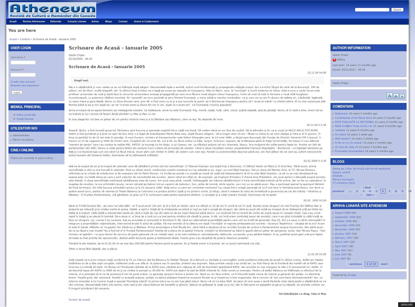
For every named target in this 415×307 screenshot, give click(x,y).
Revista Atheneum (32, 22)
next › (385, 264)
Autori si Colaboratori (146, 21)
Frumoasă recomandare (349, 151)
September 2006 (345, 217)
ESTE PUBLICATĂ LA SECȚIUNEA (354, 122)
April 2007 (341, 246)
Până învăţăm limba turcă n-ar (353, 126)
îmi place (340, 134)
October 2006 (343, 221)
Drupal (352, 275)
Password (17, 69)
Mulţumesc (341, 113)
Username (18, 57)
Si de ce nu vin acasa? (348, 142)
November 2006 (345, 225)
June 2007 (341, 254)
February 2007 (344, 238)
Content (25, 39)
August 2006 (342, 212)
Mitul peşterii (343, 138)
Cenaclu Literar (74, 22)
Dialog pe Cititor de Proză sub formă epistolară (361, 168)
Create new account (23, 81)
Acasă (13, 21)
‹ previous (355, 264)
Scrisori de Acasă (79, 299)
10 (410, 191)
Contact (123, 21)
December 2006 (344, 229)
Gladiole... (339, 175)
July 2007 (340, 258)
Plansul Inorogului (343, 179)
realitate (340, 130)
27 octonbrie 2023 (344, 183)
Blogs (108, 21)
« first (367, 187)
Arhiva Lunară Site (26, 114)
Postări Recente (25, 118)
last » (370, 194)
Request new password (25, 85)
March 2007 (342, 242)
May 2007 (341, 250)
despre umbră (341, 172)
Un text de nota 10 (346, 147)
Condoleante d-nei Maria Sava (353, 118)
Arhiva (95, 21)
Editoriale (55, 21)
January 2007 (343, 233)
